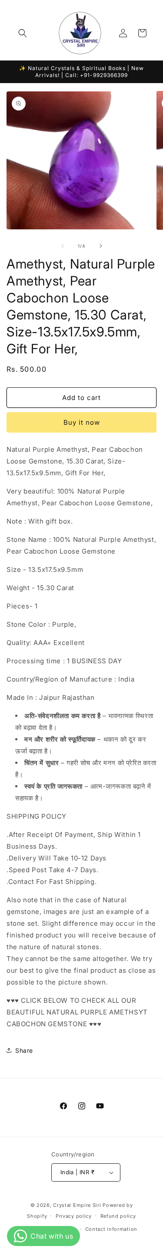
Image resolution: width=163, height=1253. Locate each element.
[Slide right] (100, 245)
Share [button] (24, 1050)
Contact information (111, 1229)
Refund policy (118, 1216)
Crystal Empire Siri (77, 1205)
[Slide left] (62, 245)
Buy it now (81, 422)
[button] (22, 33)
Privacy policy (74, 1216)
